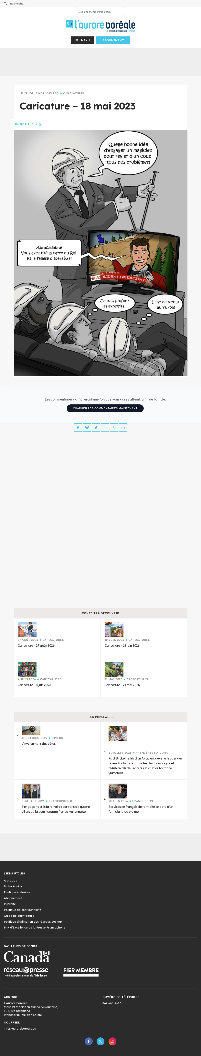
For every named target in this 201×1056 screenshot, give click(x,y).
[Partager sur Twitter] (96, 427)
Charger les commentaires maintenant (105, 408)
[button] (83, 40)
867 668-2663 (111, 1003)
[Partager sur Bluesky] (87, 427)
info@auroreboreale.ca (20, 1028)
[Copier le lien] (114, 427)
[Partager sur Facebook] (78, 427)
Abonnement (113, 40)
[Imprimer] (123, 427)
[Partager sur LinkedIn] (105, 427)
